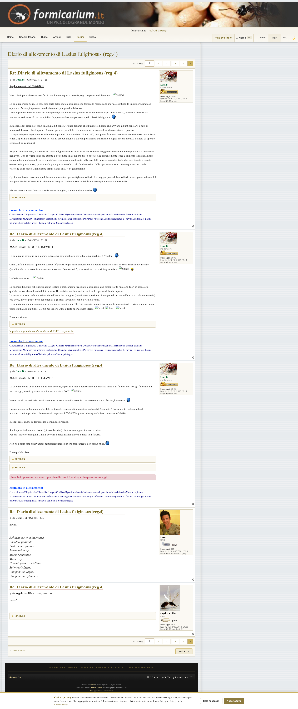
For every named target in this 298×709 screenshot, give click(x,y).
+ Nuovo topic (223, 37)
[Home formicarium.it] (149, 14)
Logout (274, 37)
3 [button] (175, 63)
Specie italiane (27, 36)
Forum (80, 36)
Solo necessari (211, 700)
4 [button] (183, 63)
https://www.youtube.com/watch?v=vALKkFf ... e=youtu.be (41, 331)
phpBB (92, 684)
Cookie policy (61, 704)
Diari (68, 36)
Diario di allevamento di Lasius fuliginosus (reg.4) (63, 53)
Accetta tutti (234, 700)
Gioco (92, 36)
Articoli (57, 36)
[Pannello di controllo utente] (256, 38)
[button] (149, 63)
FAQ (285, 37)
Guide (44, 36)
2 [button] (166, 63)
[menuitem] (156, 677)
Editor (263, 37)
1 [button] (158, 63)
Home (10, 36)
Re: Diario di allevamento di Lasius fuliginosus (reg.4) (63, 73)
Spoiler (20, 197)
